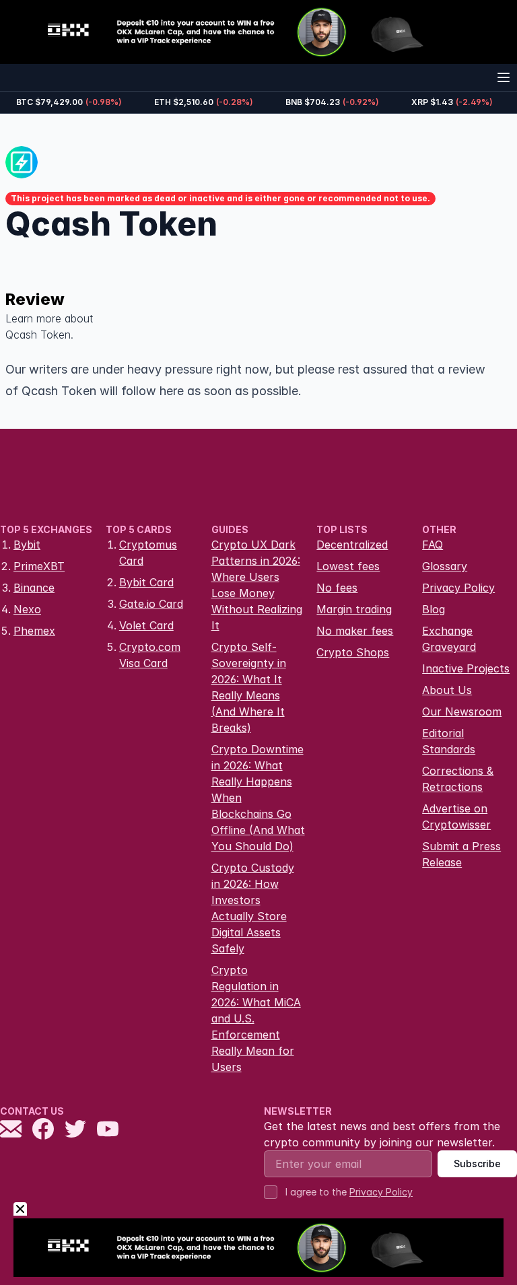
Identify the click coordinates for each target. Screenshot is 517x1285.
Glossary (444, 566)
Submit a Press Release (461, 854)
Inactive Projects (466, 668)
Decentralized (352, 544)
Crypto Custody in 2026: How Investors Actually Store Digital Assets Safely (252, 908)
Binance (34, 587)
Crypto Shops (352, 652)
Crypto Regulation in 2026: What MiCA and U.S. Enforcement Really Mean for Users (256, 1018)
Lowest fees (348, 566)
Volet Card (146, 625)
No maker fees (354, 630)
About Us (447, 690)
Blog (433, 609)
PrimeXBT (39, 566)
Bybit (26, 544)
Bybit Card (146, 582)
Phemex (34, 630)
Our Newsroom (462, 711)
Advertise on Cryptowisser (456, 816)
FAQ (432, 544)
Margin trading (354, 609)
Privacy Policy (458, 587)
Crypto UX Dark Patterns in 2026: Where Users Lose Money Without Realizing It (256, 585)
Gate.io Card (151, 604)
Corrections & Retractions (457, 779)
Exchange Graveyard (449, 639)
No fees (336, 587)
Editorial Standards (448, 741)
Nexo (27, 609)
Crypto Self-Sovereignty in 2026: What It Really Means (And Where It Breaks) (248, 687)
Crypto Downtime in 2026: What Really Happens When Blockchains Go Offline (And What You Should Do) (258, 797)
